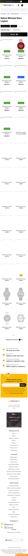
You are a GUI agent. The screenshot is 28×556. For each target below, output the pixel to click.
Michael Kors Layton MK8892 (21, 303)
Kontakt (14, 500)
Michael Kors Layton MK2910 (7, 255)
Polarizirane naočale (13, 469)
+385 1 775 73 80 (8, 528)
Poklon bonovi (13, 448)
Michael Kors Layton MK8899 (21, 107)
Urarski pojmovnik (13, 509)
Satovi (8, 13)
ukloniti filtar (20, 26)
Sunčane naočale (13, 438)
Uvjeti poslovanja (13, 485)
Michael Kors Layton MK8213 (21, 255)
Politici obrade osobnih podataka (16, 393)
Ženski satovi (13, 459)
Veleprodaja (13, 517)
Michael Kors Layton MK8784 (7, 55)
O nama (14, 497)
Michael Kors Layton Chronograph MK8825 (21, 133)
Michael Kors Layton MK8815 (21, 158)
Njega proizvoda (13, 505)
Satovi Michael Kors (15, 13)
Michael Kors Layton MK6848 (21, 231)
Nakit (13, 436)
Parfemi (14, 443)
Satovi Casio (13, 462)
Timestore (4, 13)
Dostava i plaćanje (14, 490)
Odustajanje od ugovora (13, 495)
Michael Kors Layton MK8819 (7, 231)
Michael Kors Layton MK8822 (21, 55)
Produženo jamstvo (14, 514)
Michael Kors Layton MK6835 (7, 327)
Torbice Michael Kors (13, 479)
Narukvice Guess (13, 467)
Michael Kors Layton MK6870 (7, 279)
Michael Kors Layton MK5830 (21, 279)
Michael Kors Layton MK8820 (7, 303)
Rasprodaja (14, 450)
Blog (13, 512)
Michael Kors (5, 26)
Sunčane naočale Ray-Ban (14, 471)
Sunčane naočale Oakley (13, 474)
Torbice (14, 440)
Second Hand (13, 445)
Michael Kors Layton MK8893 (21, 327)
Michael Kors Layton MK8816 (21, 207)
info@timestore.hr (8, 524)
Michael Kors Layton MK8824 (7, 81)
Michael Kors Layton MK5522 (7, 133)
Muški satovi (13, 457)
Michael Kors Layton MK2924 (7, 183)
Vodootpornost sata (14, 502)
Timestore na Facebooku (13, 532)
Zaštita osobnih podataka (13, 488)
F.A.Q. (13, 507)
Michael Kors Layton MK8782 (7, 158)
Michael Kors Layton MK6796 (7, 207)
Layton (13, 26)
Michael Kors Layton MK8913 (7, 107)
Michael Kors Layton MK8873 (21, 81)
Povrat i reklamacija (13, 493)
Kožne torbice (13, 476)
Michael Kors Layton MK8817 (21, 183)
